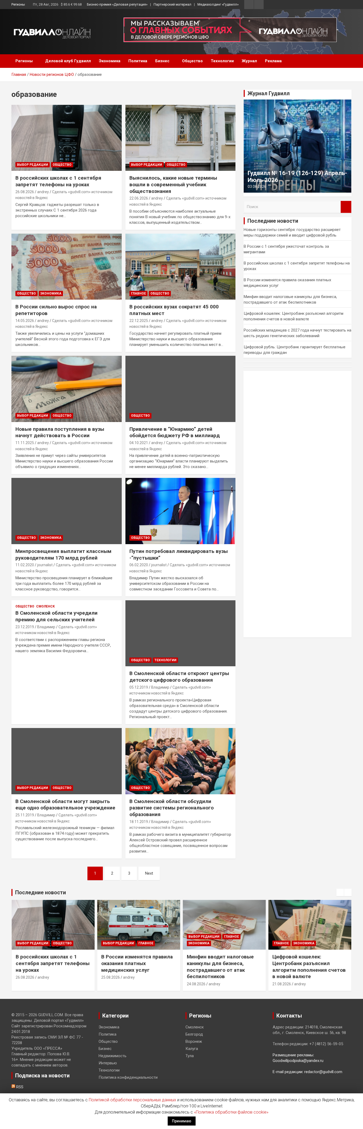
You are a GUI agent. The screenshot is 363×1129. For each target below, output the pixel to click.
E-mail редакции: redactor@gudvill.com (307, 1071)
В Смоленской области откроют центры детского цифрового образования (179, 676)
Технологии (222, 61)
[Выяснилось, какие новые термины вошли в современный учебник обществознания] (180, 138)
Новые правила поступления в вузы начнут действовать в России (59, 432)
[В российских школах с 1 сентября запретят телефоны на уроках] (66, 138)
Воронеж (193, 1041)
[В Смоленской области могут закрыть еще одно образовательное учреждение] (66, 761)
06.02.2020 (138, 565)
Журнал (249, 61)
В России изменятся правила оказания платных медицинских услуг (137, 963)
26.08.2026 (24, 192)
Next (149, 873)
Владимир (46, 627)
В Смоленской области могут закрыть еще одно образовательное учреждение (65, 804)
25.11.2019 (24, 815)
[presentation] (340, 892)
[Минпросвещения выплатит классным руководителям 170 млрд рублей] (66, 511)
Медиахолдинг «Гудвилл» (218, 4)
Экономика (109, 61)
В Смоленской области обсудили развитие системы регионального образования (171, 807)
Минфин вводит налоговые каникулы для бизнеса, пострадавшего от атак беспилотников (220, 966)
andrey (43, 192)
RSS (19, 1087)
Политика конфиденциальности (128, 1077)
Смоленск (45, 606)
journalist (45, 565)
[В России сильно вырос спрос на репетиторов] (66, 266)
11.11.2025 (24, 443)
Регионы (18, 4)
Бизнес (162, 61)
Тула (189, 1055)
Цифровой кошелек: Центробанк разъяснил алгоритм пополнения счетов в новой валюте (309, 966)
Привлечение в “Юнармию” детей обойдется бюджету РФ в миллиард (174, 432)
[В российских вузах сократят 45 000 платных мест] (180, 266)
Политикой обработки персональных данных (132, 1099)
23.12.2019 (24, 627)
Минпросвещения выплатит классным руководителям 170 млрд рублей (63, 554)
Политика (137, 61)
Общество (192, 61)
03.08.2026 (257, 186)
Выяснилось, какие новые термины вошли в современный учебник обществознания (173, 184)
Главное (138, 293)
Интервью (108, 1063)
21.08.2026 (281, 984)
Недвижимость (112, 1055)
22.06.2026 (138, 198)
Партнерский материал (172, 4)
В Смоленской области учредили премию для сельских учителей (56, 616)
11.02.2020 (24, 565)
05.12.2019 (138, 687)
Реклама (273, 61)
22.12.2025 (138, 321)
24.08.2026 (196, 984)
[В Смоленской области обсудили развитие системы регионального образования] (180, 761)
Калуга (191, 1048)
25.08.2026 (110, 977)
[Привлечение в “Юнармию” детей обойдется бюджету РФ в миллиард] (180, 388)
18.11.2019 (138, 822)
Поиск (346, 207)
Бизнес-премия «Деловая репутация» (117, 4)
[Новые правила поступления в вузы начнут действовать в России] (66, 388)
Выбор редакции (32, 165)
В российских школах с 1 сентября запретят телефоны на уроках (58, 181)
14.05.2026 (24, 321)
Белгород (194, 1034)
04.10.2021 (138, 443)
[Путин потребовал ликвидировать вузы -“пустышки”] (180, 511)
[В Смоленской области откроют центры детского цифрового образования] (180, 633)
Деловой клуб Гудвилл (68, 61)
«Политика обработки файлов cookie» (231, 1112)
